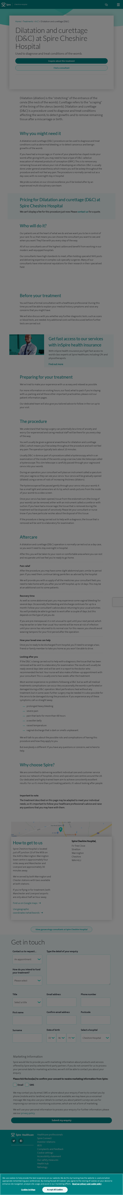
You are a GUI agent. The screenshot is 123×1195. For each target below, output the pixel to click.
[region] (61, 1184)
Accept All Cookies (55, 1189)
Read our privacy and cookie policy (87, 1184)
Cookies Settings (28, 1189)
